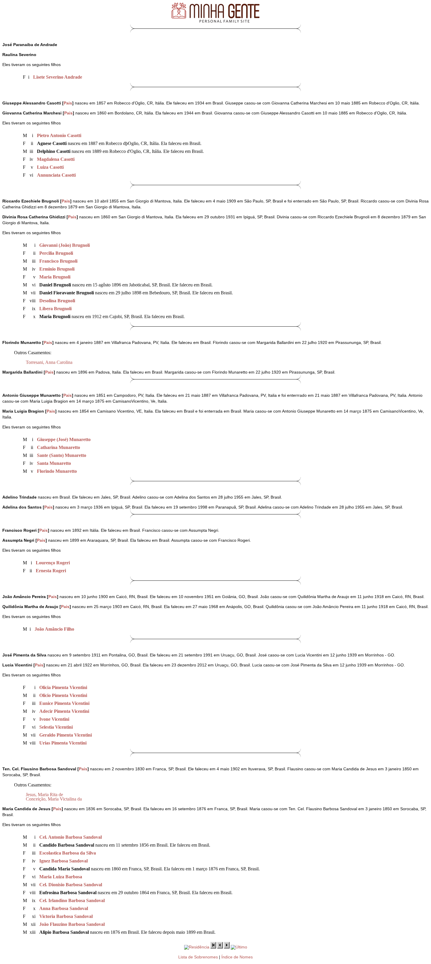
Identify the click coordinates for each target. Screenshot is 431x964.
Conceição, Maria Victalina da (54, 799)
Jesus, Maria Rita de (44, 794)
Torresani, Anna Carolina (49, 362)
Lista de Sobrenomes (198, 957)
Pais (68, 103)
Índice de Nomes (237, 957)
